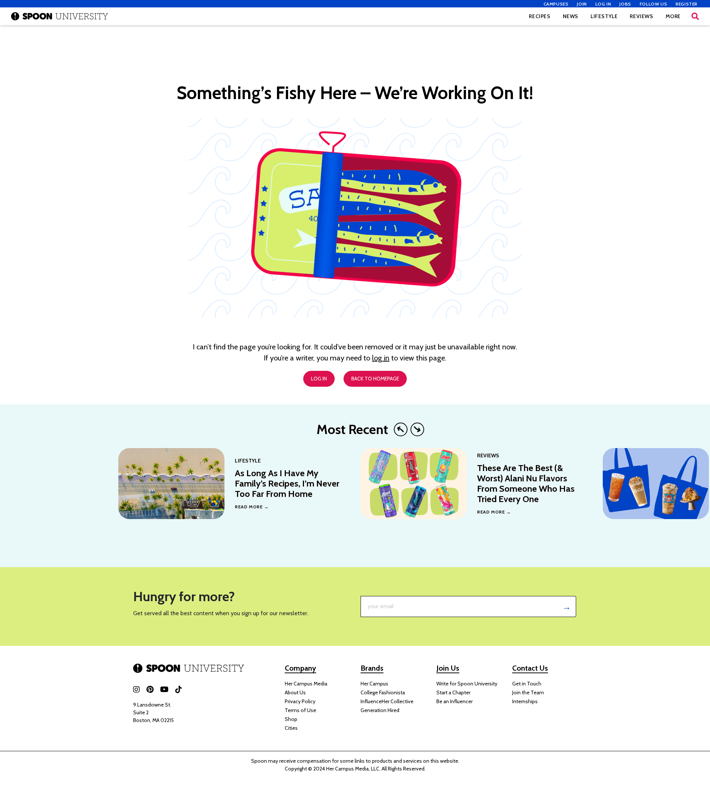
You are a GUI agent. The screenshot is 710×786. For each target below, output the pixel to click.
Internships (525, 701)
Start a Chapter (453, 692)
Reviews (641, 16)
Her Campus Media (306, 683)
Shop (291, 719)
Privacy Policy (300, 701)
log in (380, 357)
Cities (291, 728)
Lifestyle (604, 16)
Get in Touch (526, 683)
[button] (695, 16)
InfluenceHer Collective (387, 701)
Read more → (252, 506)
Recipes (539, 16)
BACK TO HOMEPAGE (375, 378)
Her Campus (374, 683)
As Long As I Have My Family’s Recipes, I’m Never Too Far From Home (287, 483)
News (570, 16)
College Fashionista (383, 692)
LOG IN (319, 378)
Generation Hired (380, 710)
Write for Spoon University (466, 683)
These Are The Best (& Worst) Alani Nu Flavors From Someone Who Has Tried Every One (526, 483)
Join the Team (528, 692)
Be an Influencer (454, 701)
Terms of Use (300, 710)
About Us (295, 692)
